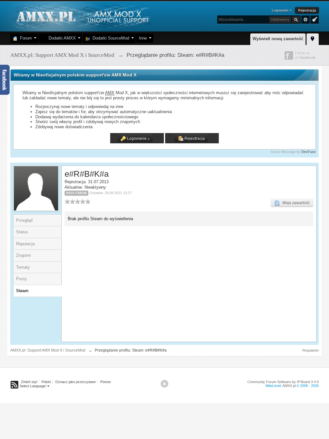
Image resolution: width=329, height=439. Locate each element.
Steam (22, 290)
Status (22, 231)
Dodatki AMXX (61, 38)
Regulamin (310, 350)
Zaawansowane (305, 19)
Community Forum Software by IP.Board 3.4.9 (283, 382)
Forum (24, 38)
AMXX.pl (289, 386)
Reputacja (25, 243)
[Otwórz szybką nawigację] (313, 38)
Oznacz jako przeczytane (75, 382)
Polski (46, 382)
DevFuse (308, 152)
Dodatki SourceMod (109, 38)
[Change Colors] (313, 18)
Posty (21, 278)
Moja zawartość (295, 203)
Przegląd (24, 220)
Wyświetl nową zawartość (278, 38)
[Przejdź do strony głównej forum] (81, 15)
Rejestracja (307, 10)
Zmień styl (29, 382)
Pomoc (105, 382)
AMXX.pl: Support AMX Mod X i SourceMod (47, 350)
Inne (143, 38)
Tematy (23, 267)
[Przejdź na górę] (164, 384)
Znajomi (23, 255)
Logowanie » (281, 10)
